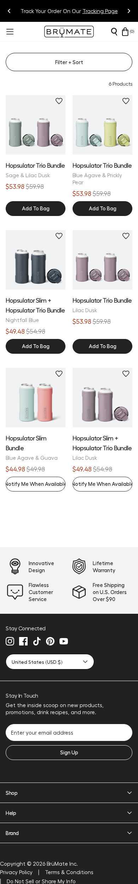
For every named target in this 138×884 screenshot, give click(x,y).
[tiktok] (37, 641)
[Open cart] (125, 31)
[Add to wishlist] (59, 101)
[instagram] (10, 641)
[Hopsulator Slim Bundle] (35, 397)
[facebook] (23, 641)
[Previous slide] (9, 10)
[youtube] (63, 641)
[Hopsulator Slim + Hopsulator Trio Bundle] (35, 260)
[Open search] (114, 31)
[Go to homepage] (69, 31)
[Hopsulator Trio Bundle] (35, 125)
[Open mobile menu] (9, 31)
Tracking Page (100, 11)
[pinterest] (50, 641)
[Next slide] (128, 10)
